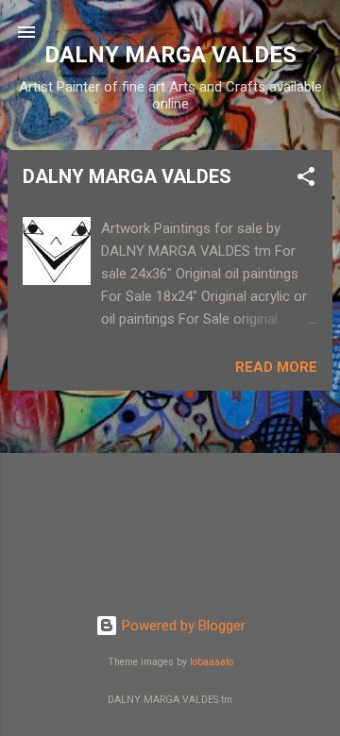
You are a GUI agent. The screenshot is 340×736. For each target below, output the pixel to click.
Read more (276, 367)
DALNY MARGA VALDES (127, 176)
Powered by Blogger (182, 625)
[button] (306, 179)
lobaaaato (211, 662)
